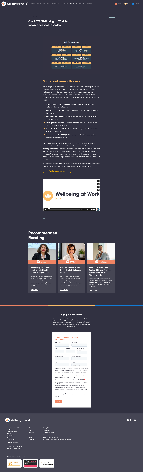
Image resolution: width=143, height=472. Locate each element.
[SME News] (46, 463)
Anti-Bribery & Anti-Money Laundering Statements (57, 439)
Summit (120, 3)
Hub (128, 3)
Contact (39, 3)
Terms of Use (46, 430)
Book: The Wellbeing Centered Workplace (81, 3)
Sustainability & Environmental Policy (53, 435)
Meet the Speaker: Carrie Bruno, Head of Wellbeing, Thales (70, 270)
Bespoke (137, 3)
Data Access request (48, 432)
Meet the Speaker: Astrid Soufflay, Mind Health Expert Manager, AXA (41, 270)
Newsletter (65, 3)
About (33, 3)
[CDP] (14, 463)
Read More (34, 289)
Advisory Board (55, 3)
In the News (32, 435)
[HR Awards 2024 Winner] (30, 463)
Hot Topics (46, 3)
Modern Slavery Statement (50, 437)
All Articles (112, 17)
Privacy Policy (46, 428)
